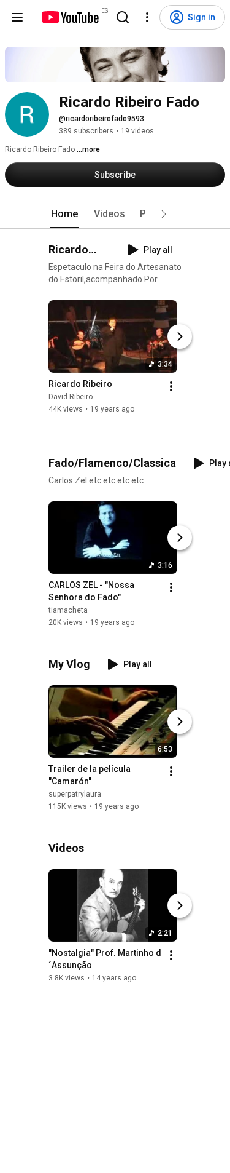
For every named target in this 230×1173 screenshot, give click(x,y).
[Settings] (147, 17)
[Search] (122, 17)
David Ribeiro (70, 396)
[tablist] (115, 214)
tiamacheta (68, 610)
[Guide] (17, 17)
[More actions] (171, 386)
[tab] (64, 214)
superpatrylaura (74, 794)
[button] (163, 214)
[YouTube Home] (69, 17)
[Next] (179, 336)
